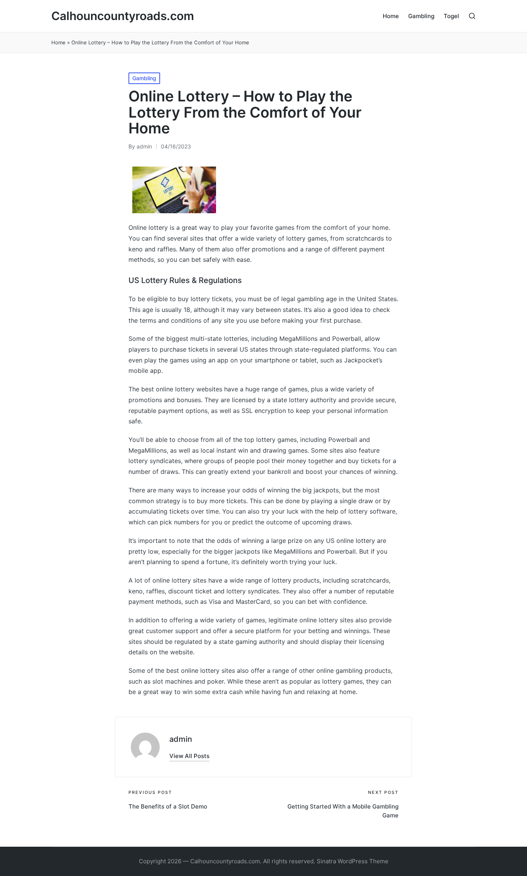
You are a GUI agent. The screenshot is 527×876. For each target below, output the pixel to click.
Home (58, 42)
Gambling (144, 78)
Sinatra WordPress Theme (352, 861)
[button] (189, 756)
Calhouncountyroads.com (122, 16)
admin (180, 739)
